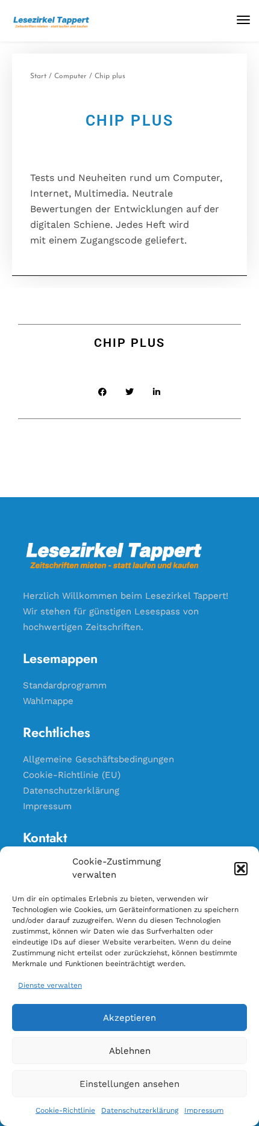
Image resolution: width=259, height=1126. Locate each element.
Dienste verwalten (50, 985)
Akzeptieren (129, 1017)
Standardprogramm (65, 685)
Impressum (203, 1110)
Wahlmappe (48, 701)
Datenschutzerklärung (139, 1110)
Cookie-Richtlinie (65, 1110)
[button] (241, 869)
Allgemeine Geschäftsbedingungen (98, 759)
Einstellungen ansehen (129, 1084)
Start (38, 76)
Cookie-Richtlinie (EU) (71, 775)
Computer (70, 76)
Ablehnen (130, 1050)
